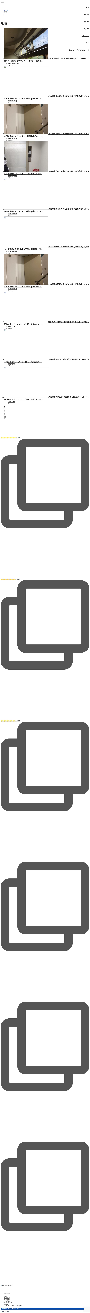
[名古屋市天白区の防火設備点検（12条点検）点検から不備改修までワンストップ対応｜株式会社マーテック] (26, 96)
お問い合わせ (85, 36)
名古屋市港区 (11, 364)
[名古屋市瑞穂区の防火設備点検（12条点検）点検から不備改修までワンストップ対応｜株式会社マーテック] (26, 246)
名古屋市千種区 (12, 176)
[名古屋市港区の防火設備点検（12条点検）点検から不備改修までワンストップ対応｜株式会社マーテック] (26, 359)
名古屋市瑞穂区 (12, 251)
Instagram (7, 1293)
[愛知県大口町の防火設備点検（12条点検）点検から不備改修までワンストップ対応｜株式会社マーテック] (26, 322)
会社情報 (86, 21)
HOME (87, 7)
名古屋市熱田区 (12, 289)
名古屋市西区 (11, 401)
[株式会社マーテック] (7, 1285)
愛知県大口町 (11, 326)
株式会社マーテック (13, 1308)
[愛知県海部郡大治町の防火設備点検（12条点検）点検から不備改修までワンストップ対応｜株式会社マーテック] (26, 58)
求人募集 (86, 29)
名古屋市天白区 (12, 101)
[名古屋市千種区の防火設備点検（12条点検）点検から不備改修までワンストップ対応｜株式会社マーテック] (26, 171)
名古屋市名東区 (12, 138)
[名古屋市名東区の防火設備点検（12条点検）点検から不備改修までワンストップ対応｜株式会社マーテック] (26, 134)
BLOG (87, 43)
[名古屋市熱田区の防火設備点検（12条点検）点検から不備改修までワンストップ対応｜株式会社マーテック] (26, 284)
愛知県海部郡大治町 (13, 63)
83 (5, 417)
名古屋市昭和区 (12, 213)
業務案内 (86, 14)
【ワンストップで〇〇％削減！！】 (79, 50)
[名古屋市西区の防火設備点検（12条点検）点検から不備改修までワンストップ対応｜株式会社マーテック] (26, 397)
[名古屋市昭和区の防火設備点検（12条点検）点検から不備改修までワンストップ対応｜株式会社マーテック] (26, 209)
